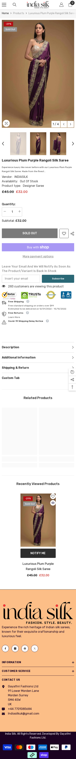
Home (5, 13)
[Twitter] (34, 648)
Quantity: (8, 204)
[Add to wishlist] (53, 496)
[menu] (4, 4)
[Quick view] (53, 503)
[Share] (71, 233)
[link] (64, 233)
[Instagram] (15, 648)
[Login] (61, 5)
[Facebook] (5, 648)
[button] (64, 124)
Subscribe (58, 278)
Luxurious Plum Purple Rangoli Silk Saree (38, 566)
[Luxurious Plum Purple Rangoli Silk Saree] (38, 520)
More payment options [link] (38, 256)
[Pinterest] (24, 648)
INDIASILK (21, 177)
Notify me (38, 553)
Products (18, 13)
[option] (38, 74)
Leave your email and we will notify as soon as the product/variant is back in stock (36, 269)
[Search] (14, 4)
